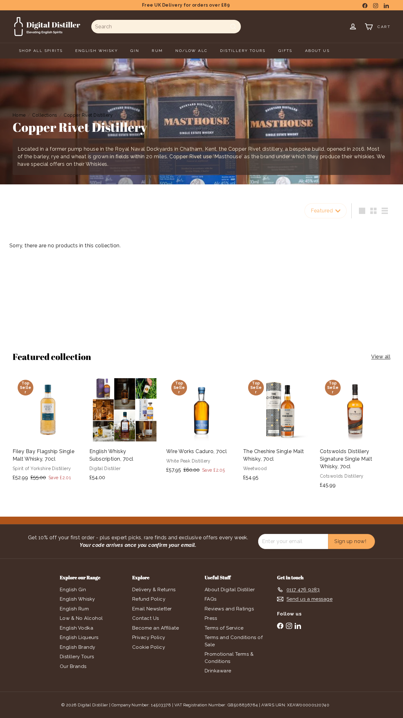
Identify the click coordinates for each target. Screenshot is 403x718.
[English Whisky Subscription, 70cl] (124, 431)
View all (380, 357)
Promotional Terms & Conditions (229, 657)
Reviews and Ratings (229, 609)
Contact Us (145, 618)
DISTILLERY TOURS (242, 50)
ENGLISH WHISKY (96, 50)
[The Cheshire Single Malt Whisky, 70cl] (278, 431)
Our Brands (73, 666)
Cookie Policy (148, 647)
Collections (44, 115)
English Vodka (76, 628)
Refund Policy (148, 599)
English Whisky (77, 599)
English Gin (73, 589)
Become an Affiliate (155, 628)
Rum (157, 50)
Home (19, 115)
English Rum (74, 609)
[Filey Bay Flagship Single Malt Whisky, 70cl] (48, 431)
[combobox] (166, 26)
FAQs (211, 599)
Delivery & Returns (154, 589)
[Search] (233, 26)
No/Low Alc (191, 50)
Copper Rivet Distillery (88, 115)
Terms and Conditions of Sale (234, 641)
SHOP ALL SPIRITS (41, 50)
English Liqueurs (79, 637)
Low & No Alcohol (81, 618)
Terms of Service (224, 628)
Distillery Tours (77, 656)
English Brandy (77, 647)
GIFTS (285, 50)
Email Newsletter (152, 609)
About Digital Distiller (230, 589)
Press (211, 618)
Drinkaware (218, 671)
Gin (134, 50)
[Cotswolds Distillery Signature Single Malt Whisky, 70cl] (355, 435)
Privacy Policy (148, 637)
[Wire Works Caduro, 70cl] (201, 427)
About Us (317, 50)
